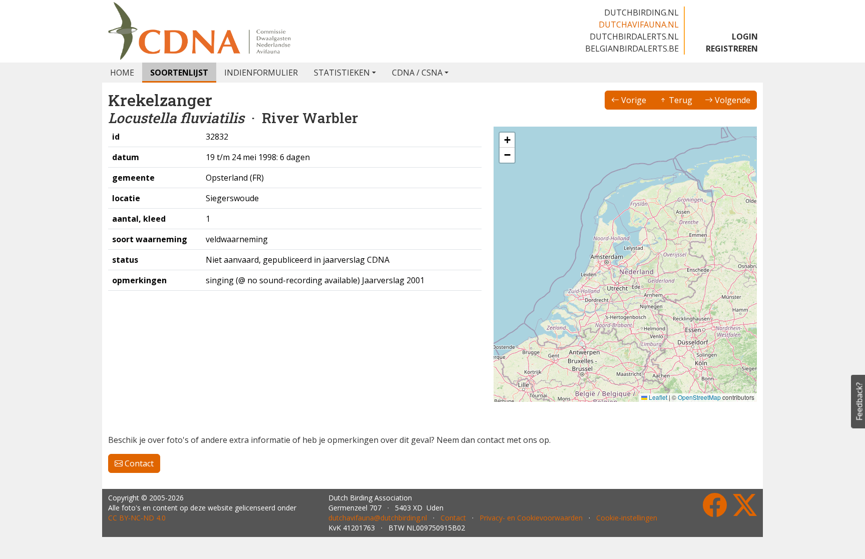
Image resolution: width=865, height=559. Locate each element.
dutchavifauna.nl (639, 24)
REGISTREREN (732, 48)
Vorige (632, 100)
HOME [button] (122, 72)
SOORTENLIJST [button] (179, 72)
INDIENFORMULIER (261, 72)
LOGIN (745, 36)
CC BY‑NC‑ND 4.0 (137, 517)
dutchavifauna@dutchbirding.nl (377, 517)
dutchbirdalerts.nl (634, 36)
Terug (679, 100)
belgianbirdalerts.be (632, 48)
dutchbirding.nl (641, 12)
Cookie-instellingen (626, 517)
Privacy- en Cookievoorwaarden (531, 517)
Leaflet (657, 397)
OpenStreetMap (699, 397)
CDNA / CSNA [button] (417, 72)
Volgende (731, 100)
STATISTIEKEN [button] (342, 72)
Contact (138, 463)
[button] (507, 140)
